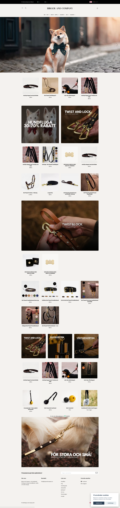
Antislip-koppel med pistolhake (30, 95)
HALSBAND (62, 14)
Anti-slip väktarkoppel (69, 95)
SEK (45, 2)
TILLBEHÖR (72, 14)
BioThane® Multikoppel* (50, 95)
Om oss (62, 492)
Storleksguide (64, 485)
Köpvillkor (63, 481)
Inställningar (111, 503)
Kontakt (62, 496)
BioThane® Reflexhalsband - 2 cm (50, 325)
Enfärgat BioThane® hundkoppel (50, 164)
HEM (44, 14)
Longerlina (50, 192)
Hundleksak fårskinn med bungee (89, 408)
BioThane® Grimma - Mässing (30, 192)
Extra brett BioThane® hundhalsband (70, 300)
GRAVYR (52, 14)
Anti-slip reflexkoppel (89, 380)
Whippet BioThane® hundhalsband (30, 325)
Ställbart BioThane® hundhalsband (50, 300)
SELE (67, 14)
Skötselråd (63, 487)
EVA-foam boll (69, 408)
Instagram (84, 483)
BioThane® (63, 490)
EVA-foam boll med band (50, 408)
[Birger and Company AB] (60, 8)
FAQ (62, 483)
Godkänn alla (99, 503)
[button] (3, 44)
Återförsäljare (64, 494)
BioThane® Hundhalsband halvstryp (30, 300)
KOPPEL (56, 14)
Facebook (84, 481)
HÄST (47, 14)
